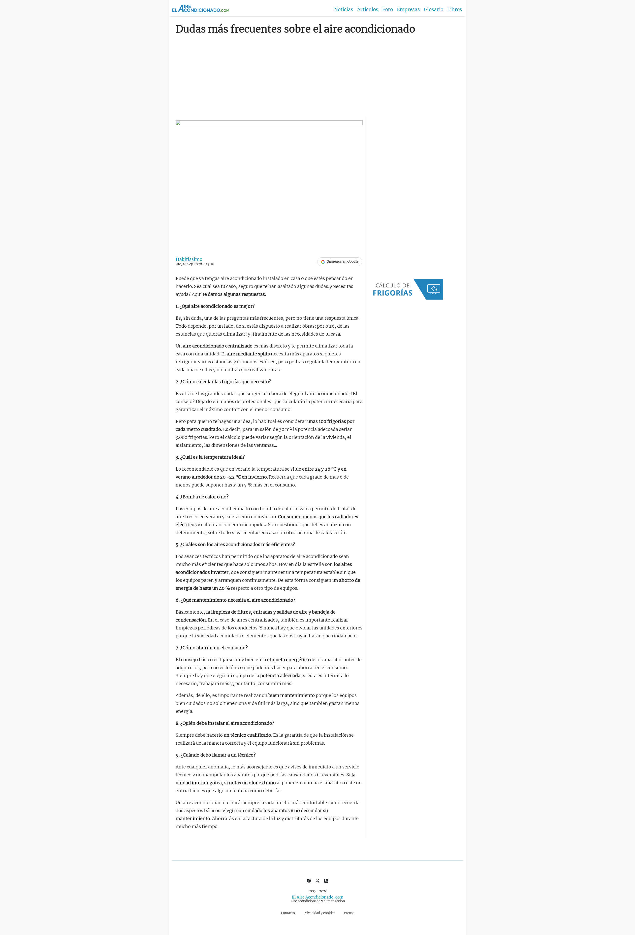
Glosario (433, 9)
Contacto (288, 913)
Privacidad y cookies (319, 913)
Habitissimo (189, 259)
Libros (454, 9)
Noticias (343, 9)
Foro (387, 9)
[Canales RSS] (326, 880)
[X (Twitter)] (317, 880)
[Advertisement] (317, 73)
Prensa (349, 913)
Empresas (408, 9)
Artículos (367, 9)
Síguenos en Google (342, 261)
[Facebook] (309, 880)
